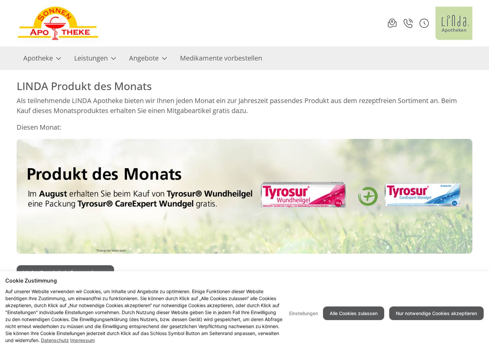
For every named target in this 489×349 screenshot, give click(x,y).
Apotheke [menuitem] (38, 58)
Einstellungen (303, 313)
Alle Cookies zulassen (354, 313)
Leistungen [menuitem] (91, 58)
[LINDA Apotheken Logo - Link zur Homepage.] (453, 23)
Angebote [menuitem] (144, 58)
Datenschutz (55, 340)
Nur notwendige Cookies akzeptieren (436, 313)
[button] (424, 23)
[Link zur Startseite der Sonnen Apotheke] (59, 23)
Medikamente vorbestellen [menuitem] (221, 58)
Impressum (82, 340)
